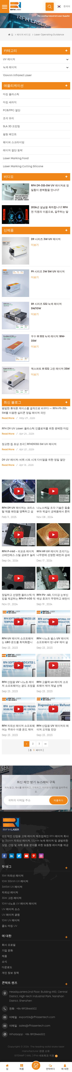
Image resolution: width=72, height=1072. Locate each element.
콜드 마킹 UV (9, 926)
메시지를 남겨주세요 (36, 1065)
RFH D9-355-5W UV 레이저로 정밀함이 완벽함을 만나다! (50, 187)
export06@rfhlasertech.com (37, 1017)
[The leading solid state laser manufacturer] (15, 6)
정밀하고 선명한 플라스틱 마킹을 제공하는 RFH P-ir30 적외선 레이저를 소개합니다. (18, 597)
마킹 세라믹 (10, 102)
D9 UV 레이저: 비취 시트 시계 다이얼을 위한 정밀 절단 (33, 460)
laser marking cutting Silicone (23, 166)
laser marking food (16, 158)
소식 (4, 961)
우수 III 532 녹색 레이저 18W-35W (48, 338)
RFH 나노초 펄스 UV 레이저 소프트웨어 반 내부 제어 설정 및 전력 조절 (53, 640)
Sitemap (19, 1055)
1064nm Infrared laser (17, 75)
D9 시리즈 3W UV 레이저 (46, 239)
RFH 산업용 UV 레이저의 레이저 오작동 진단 (53, 728)
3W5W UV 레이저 (12, 887)
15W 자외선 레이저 (12, 875)
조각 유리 (8, 118)
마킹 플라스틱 (11, 94)
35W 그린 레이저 (11, 898)
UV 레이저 (9, 59)
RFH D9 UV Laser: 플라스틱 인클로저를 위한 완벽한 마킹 (35, 428)
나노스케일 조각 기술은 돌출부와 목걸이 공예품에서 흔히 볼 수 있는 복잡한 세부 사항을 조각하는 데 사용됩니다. (53, 510)
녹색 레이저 (10, 67)
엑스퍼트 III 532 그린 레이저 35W (50, 369)
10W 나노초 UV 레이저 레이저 (19, 903)
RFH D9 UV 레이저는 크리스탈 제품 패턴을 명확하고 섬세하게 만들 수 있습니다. (18, 510)
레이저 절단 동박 (13, 150)
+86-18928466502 (26, 1008)
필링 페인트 (10, 134)
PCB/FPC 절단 (11, 110)
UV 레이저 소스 (11, 909)
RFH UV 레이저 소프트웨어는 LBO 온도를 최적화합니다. (17, 640)
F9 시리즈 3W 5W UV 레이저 (48, 271)
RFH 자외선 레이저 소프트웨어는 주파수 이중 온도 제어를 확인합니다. (18, 728)
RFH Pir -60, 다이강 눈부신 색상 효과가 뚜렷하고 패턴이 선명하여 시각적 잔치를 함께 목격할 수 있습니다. (53, 597)
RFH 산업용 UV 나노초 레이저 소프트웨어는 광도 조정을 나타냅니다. (18, 684)
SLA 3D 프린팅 (11, 126)
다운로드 (7, 967)
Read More (8, 418)
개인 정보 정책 (10, 973)
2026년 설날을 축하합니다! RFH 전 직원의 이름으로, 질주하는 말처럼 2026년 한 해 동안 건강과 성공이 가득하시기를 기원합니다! (50, 210)
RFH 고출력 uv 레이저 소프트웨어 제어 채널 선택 (52, 684)
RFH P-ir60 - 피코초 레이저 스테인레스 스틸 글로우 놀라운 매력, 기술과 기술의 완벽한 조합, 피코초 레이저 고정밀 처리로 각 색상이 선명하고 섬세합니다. (18, 553)
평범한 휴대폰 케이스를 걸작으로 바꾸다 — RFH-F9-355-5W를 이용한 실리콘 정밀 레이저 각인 (34, 410)
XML (28, 1055)
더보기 (35, 245)
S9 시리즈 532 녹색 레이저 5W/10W (46, 306)
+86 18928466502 (35, 1034)
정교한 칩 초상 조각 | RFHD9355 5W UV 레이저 (29, 444)
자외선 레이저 (10, 892)
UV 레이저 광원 (11, 915)
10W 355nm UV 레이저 (15, 881)
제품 (4, 956)
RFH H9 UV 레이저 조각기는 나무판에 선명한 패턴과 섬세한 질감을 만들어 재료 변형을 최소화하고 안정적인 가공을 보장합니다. (53, 553)
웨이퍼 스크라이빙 (13, 142)
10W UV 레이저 (11, 920)
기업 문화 (7, 950)
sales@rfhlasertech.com (34, 1026)
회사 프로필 (9, 945)
